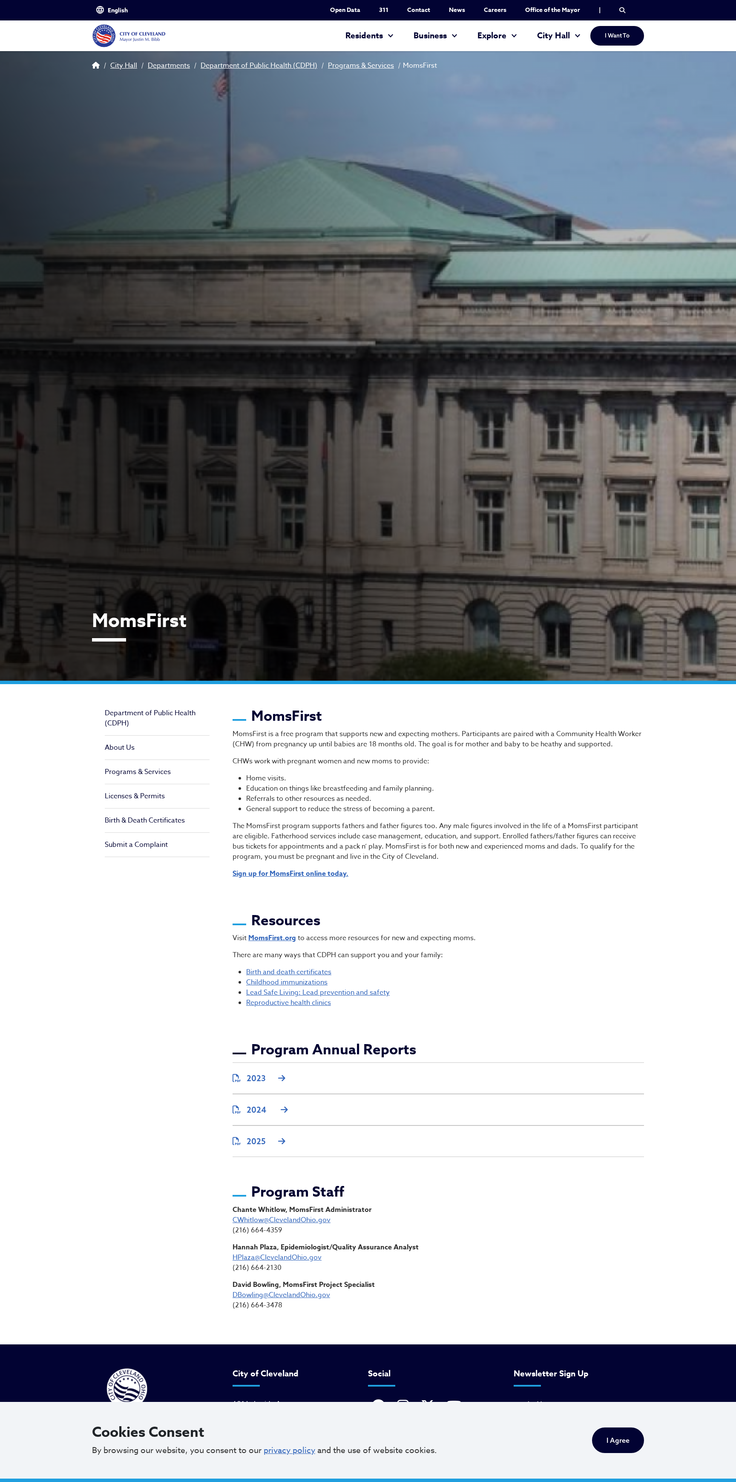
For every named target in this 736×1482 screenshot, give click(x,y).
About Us (120, 747)
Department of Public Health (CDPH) (259, 65)
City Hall (553, 36)
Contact (418, 10)
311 (383, 10)
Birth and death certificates (288, 972)
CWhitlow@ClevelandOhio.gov (282, 1220)
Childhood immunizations (287, 982)
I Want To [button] (617, 35)
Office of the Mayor (552, 10)
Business (430, 36)
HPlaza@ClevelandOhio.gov (277, 1257)
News (457, 10)
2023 (256, 1078)
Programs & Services (361, 65)
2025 (256, 1141)
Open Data (345, 10)
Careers (495, 10)
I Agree (618, 1440)
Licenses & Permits (135, 796)
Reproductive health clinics (288, 1003)
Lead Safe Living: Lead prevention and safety (318, 992)
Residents (364, 36)
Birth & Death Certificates (145, 820)
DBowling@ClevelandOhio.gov (281, 1295)
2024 (257, 1110)
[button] (622, 10)
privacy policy (289, 1450)
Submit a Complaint (136, 845)
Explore (491, 36)
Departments (169, 65)
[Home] (128, 36)
